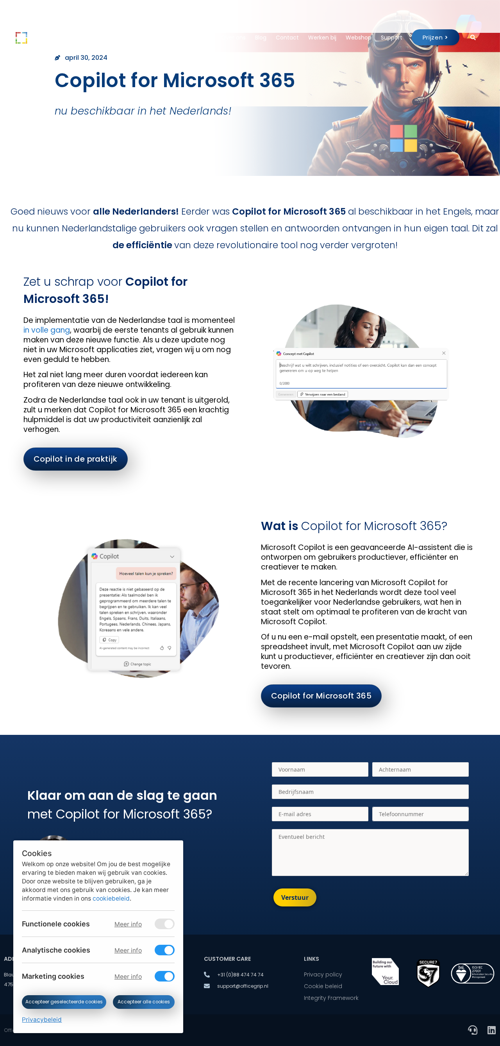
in (26, 330)
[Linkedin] (491, 1030)
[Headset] (472, 1030)
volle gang (50, 330)
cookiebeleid (111, 898)
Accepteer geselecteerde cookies (64, 1002)
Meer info (127, 924)
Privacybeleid (42, 1019)
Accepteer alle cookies (144, 1002)
